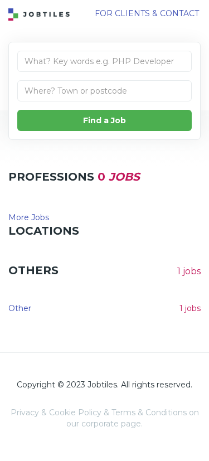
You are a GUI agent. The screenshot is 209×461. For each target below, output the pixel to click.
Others (33, 270)
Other (19, 308)
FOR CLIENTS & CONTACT (147, 13)
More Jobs (28, 217)
